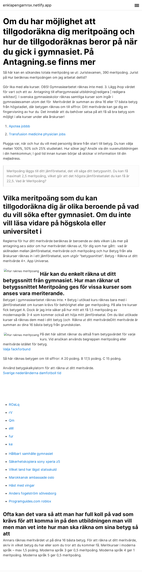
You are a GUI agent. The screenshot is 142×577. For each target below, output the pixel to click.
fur (11, 436)
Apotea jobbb (19, 126)
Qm (11, 420)
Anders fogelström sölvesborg (32, 493)
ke (11, 444)
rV (10, 412)
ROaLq (14, 404)
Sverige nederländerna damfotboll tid (32, 373)
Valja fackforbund (17, 349)
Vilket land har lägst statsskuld (33, 469)
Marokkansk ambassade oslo (31, 477)
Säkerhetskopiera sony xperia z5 (34, 461)
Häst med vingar (22, 485)
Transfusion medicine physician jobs (37, 134)
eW (11, 428)
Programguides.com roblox (30, 501)
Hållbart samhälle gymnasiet (31, 454)
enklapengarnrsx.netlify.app (27, 5)
